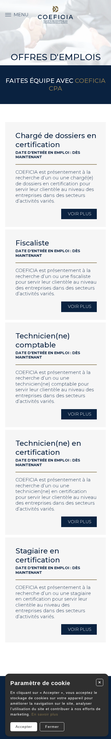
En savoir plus (44, 714)
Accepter (23, 727)
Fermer (52, 727)
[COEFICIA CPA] (55, 15)
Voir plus (79, 213)
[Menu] (16, 15)
